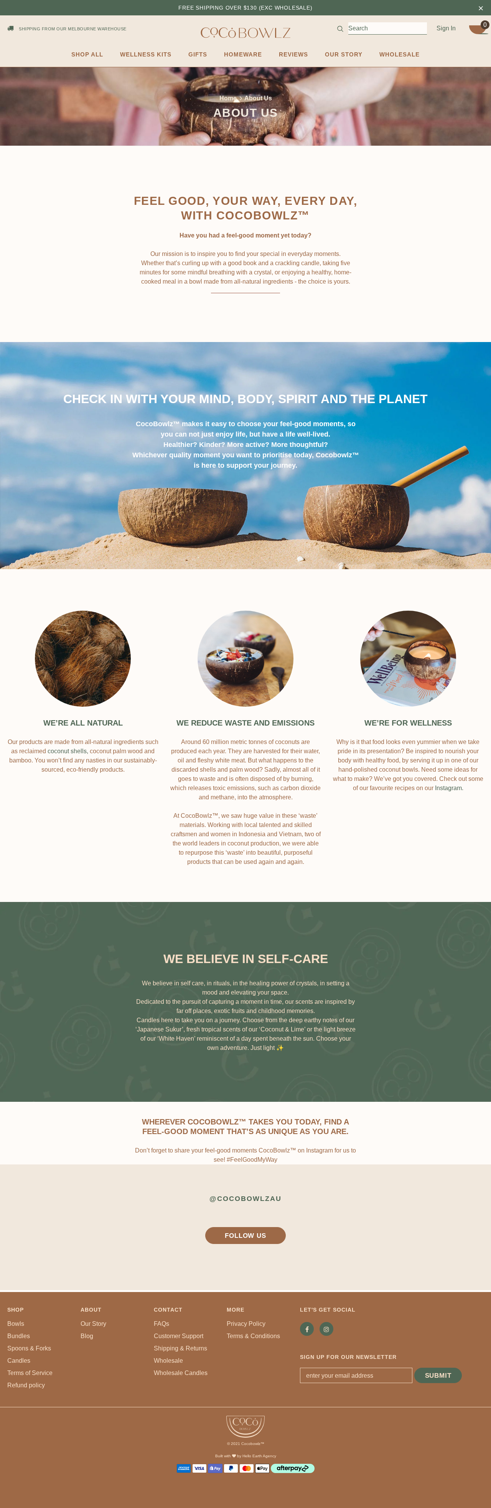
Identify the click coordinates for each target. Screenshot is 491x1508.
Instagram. (449, 788)
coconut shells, (68, 751)
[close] (481, 8)
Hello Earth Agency (259, 1456)
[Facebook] (307, 1329)
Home (228, 98)
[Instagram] (326, 1329)
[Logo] (245, 32)
